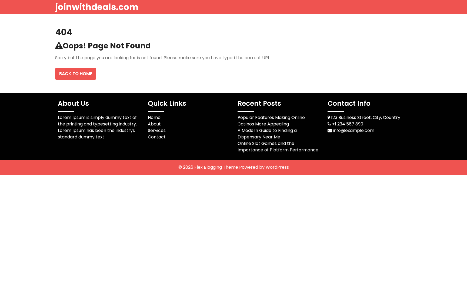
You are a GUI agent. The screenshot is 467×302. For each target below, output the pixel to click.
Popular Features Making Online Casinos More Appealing (271, 120)
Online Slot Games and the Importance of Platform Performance (278, 146)
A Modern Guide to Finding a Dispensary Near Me (267, 133)
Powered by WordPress (264, 167)
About (154, 124)
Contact (157, 137)
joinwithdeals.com (96, 7)
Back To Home (75, 74)
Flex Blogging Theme (216, 167)
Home (154, 117)
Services (157, 130)
